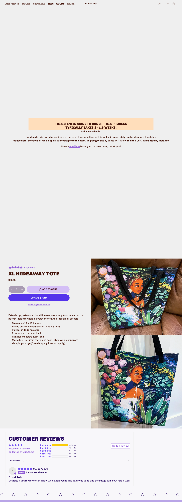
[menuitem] (71, 4)
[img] (25, 468)
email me (74, 146)
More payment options (39, 304)
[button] (45, 445)
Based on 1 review (19, 448)
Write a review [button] (120, 445)
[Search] (168, 4)
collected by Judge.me (21, 451)
